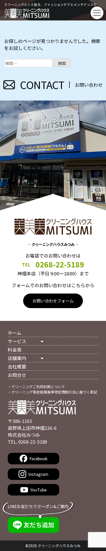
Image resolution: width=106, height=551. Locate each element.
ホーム (14, 332)
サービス (17, 341)
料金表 (15, 349)
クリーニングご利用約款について (38, 386)
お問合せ (17, 375)
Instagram (38, 474)
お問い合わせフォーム (52, 301)
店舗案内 (17, 358)
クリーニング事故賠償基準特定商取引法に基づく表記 (54, 392)
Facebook (38, 458)
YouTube (38, 490)
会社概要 (17, 366)
